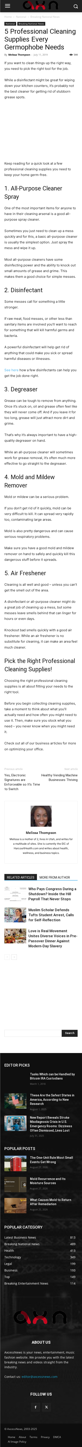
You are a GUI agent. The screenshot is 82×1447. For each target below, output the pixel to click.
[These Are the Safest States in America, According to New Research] (15, 1101)
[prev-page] (7, 957)
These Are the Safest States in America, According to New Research (52, 1100)
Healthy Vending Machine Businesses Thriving (59, 777)
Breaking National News (45, 17)
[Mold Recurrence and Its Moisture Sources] (15, 1184)
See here (11, 370)
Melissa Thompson (19, 54)
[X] (46, 1407)
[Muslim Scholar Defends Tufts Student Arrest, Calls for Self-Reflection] (15, 915)
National (21, 17)
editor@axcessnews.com (40, 1377)
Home (8, 17)
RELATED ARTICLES (20, 877)
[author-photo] (41, 826)
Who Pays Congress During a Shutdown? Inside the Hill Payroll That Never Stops (52, 894)
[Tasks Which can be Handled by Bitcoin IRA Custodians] (15, 1080)
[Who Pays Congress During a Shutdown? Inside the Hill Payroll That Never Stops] (15, 894)
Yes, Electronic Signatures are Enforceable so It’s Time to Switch (22, 782)
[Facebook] (35, 1407)
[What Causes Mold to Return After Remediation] (15, 1205)
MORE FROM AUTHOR (55, 877)
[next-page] (14, 957)
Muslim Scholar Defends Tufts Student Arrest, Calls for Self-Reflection (51, 915)
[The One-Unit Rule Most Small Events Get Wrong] (15, 1163)
